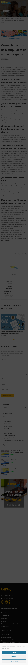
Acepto (14, 652)
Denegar (14, 657)
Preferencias (14, 661)
